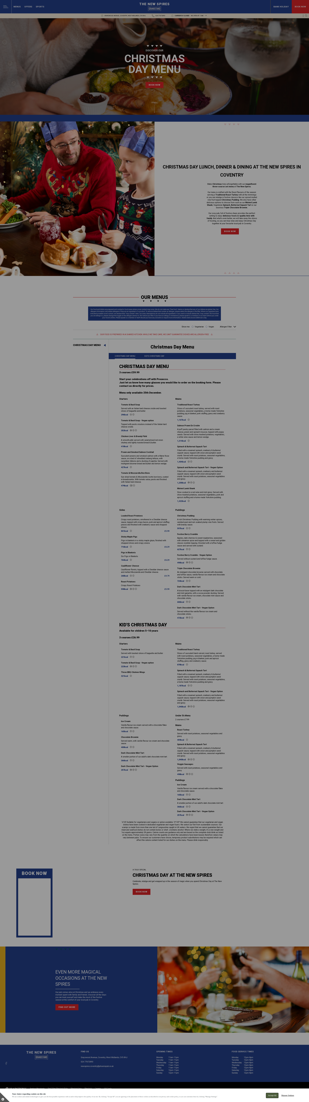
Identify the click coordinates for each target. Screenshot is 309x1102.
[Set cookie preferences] (5, 1097)
